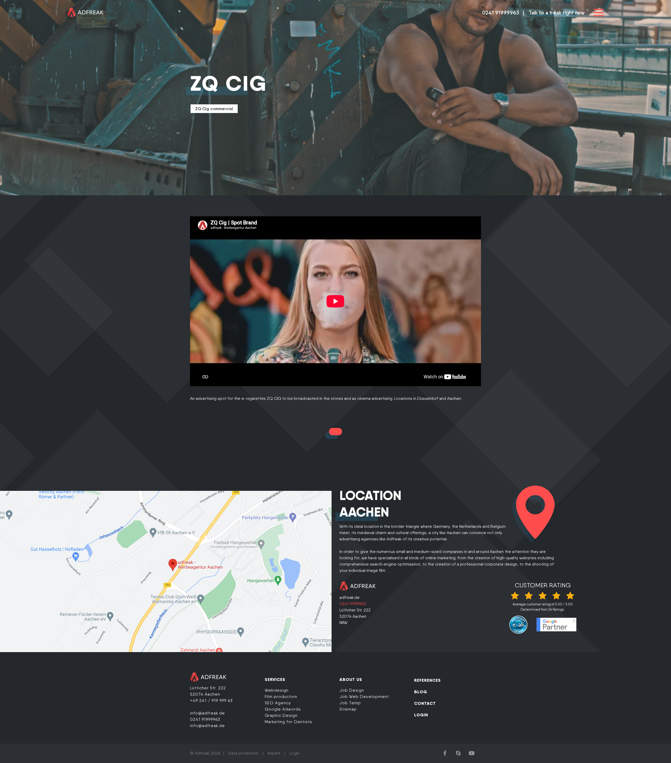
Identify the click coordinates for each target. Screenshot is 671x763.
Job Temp (350, 702)
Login (294, 753)
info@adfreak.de (207, 713)
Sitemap (348, 709)
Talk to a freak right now (557, 12)
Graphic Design (281, 715)
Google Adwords (283, 709)
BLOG (420, 691)
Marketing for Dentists (288, 721)
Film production (281, 696)
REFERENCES (427, 680)
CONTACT (425, 703)
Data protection (243, 753)
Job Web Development (364, 696)
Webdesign (277, 690)
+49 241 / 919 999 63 (211, 700)
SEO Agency (278, 702)
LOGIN (421, 714)
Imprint (274, 753)
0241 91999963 (500, 12)
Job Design (351, 690)
